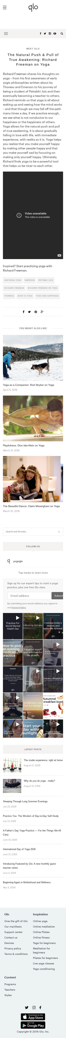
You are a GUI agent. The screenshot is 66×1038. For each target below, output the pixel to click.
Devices (9, 942)
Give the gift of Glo (15, 921)
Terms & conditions (16, 953)
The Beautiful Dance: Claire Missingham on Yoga (31, 506)
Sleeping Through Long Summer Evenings (25, 801)
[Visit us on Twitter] (27, 1008)
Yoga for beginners (44, 942)
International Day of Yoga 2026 (19, 849)
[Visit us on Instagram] (34, 1008)
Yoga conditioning (44, 968)
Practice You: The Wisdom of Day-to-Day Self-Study (31, 816)
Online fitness (41, 937)
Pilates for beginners (45, 957)
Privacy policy (12, 948)
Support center (13, 932)
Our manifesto (13, 926)
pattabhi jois (45, 280)
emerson (30, 280)
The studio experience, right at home (43, 760)
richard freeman (14, 288)
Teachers (9, 989)
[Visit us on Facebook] (40, 1008)
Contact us (10, 937)
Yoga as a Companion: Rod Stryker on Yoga (28, 384)
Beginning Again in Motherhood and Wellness (27, 882)
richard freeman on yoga (43, 288)
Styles (8, 995)
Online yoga (40, 921)
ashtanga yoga (12, 280)
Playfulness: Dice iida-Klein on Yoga (23, 445)
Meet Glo (33, 49)
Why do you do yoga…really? (39, 780)
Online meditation (44, 926)
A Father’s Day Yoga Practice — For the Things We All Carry (32, 832)
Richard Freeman (15, 73)
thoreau (9, 296)
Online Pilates (41, 932)
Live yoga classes (43, 963)
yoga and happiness (47, 296)
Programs (10, 984)
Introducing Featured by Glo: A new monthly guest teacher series (29, 865)
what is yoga (25, 296)
